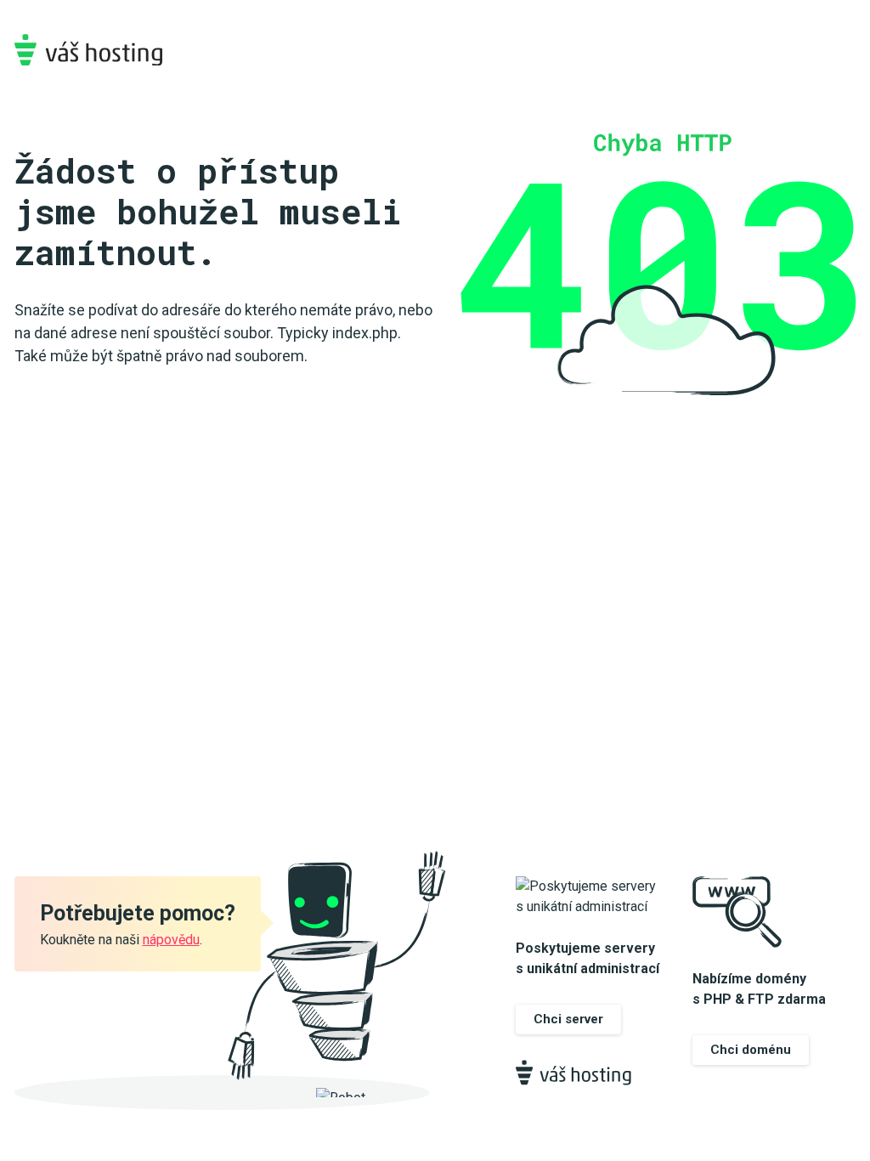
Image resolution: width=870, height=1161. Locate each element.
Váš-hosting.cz (88, 49)
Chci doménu (750, 1049)
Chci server (568, 1019)
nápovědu (171, 940)
